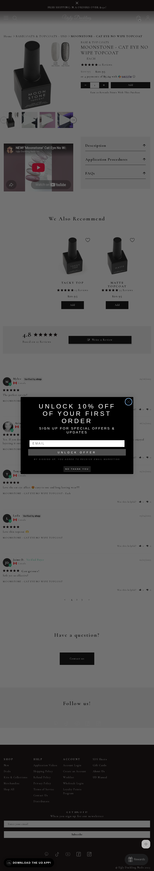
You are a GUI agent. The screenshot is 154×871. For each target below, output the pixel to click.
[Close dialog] (128, 401)
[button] (29, 862)
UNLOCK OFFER (77, 452)
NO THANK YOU (77, 469)
